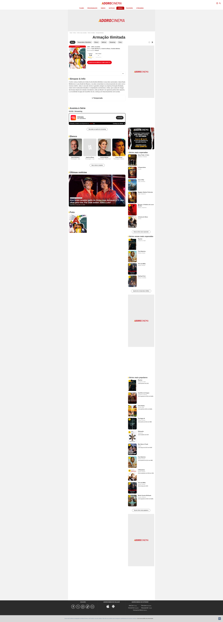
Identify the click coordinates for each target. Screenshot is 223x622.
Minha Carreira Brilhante (144, 495)
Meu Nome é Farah (143, 444)
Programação (92, 8)
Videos (103, 8)
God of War (141, 179)
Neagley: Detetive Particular (145, 192)
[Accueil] (111, 3)
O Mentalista (141, 469)
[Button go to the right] (152, 42)
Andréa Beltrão (115, 48)
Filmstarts (144, 605)
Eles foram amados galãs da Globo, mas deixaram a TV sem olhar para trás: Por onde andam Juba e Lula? (97, 201)
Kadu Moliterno (96, 48)
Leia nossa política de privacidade (145, 618)
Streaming (140, 8)
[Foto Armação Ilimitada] (78, 223)
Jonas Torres (118, 157)
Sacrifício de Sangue (143, 393)
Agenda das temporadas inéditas (141, 291)
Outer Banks (141, 405)
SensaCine (131, 608)
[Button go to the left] (149, 42)
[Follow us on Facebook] (73, 607)
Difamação (141, 431)
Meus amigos (98, 53)
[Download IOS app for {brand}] (108, 606)
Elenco (73, 136)
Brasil (97, 50)
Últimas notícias (78, 172)
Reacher (140, 239)
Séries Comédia (91, 32)
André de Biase (105, 48)
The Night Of (141, 418)
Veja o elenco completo (97, 165)
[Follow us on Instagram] (83, 607)
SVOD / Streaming (75, 111)
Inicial (71, 32)
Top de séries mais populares (141, 510)
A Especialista (142, 167)
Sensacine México (138, 610)
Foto (72, 212)
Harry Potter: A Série (143, 155)
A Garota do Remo (143, 217)
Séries (120, 8)
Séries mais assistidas (82, 32)
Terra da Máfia (142, 263)
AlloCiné (131, 605)
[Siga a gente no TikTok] (88, 607)
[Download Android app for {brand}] (114, 606)
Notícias (112, 8)
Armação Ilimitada (109, 37)
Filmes (81, 8)
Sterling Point (141, 276)
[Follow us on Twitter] (78, 607)
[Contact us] (92, 607)
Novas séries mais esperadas (141, 231)
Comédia (97, 46)
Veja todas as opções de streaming (97, 129)
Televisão (129, 8)
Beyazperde (144, 608)
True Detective (142, 251)
